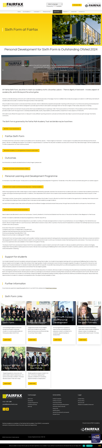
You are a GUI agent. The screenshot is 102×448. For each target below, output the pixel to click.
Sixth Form (56, 11)
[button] (54, 30)
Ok (84, 445)
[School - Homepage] (13, 5)
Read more (89, 445)
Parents (65, 11)
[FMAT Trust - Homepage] (93, 5)
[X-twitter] (4, 409)
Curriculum (36, 11)
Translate (58, 6)
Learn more (7, 339)
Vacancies (73, 11)
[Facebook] (7, 409)
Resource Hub (46, 11)
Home (19, 11)
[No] (99, 445)
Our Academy (26, 11)
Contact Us (81, 11)
